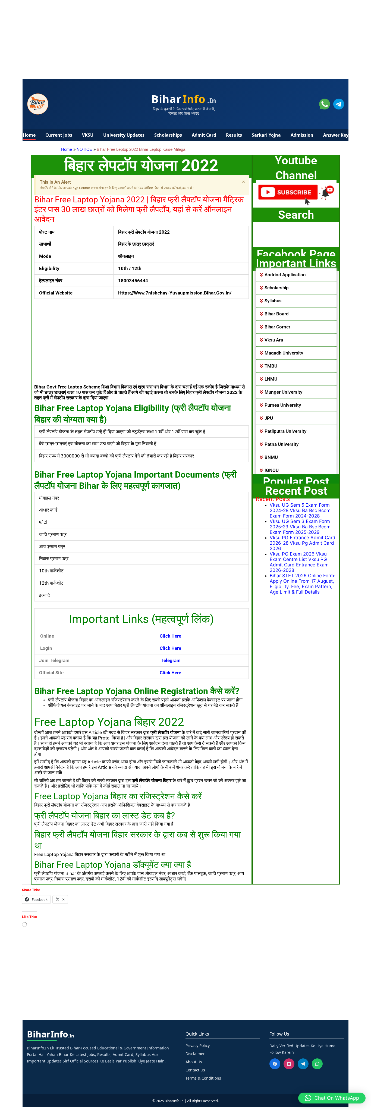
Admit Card (204, 135)
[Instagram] (289, 1063)
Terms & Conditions (203, 1078)
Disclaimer (195, 1053)
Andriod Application (285, 274)
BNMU (271, 457)
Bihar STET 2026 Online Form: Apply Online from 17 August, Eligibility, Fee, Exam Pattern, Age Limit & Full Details (302, 584)
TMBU (271, 366)
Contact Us (195, 1070)
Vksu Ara (274, 340)
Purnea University (283, 405)
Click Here (170, 672)
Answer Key (335, 135)
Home (29, 135)
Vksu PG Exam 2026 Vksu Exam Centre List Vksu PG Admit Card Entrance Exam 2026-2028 (299, 562)
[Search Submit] (272, 241)
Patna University (281, 444)
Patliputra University (285, 431)
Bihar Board (277, 313)
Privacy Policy (198, 1045)
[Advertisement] (163, 38)
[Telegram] (303, 1063)
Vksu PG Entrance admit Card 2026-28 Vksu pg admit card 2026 (302, 543)
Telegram (170, 660)
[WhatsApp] (317, 1063)
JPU (269, 418)
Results (234, 135)
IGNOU (272, 470)
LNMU (271, 379)
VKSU (87, 135)
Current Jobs (58, 135)
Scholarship (277, 287)
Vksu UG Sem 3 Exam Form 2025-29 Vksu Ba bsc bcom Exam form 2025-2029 (300, 527)
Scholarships (168, 135)
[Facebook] (274, 1063)
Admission (302, 135)
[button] (296, 274)
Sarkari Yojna (266, 135)
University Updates (123, 135)
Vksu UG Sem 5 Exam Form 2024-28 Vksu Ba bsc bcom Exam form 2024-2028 (300, 510)
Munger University (283, 392)
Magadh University (284, 353)
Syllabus (273, 300)
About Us (194, 1061)
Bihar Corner (277, 327)
